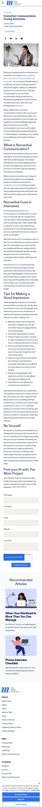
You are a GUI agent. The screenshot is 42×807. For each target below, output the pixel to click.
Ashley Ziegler (9, 23)
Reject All (21, 799)
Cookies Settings (21, 804)
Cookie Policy (35, 790)
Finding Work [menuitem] (7, 743)
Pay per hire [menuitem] (6, 773)
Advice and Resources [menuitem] (11, 754)
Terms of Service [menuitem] (8, 720)
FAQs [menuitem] (4, 709)
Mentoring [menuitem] (6, 747)
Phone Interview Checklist (16, 661)
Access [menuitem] (5, 770)
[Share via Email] (22, 39)
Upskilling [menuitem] (6, 750)
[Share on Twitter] (11, 39)
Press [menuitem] (4, 716)
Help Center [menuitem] (6, 701)
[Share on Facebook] (6, 39)
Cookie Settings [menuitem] (8, 731)
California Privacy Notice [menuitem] (12, 727)
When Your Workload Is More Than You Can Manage (20, 616)
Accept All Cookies (21, 794)
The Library (7, 12)
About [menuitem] (4, 705)
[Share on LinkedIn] (16, 39)
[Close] (37, 781)
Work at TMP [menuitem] (7, 712)
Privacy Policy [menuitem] (7, 724)
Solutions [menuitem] (5, 766)
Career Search (10, 31)
